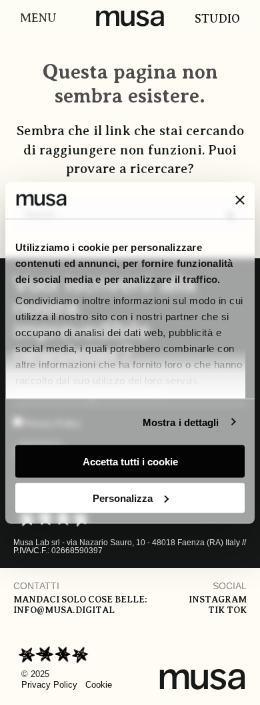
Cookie (98, 685)
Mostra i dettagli (181, 421)
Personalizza (123, 497)
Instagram (218, 599)
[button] (35, 18)
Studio (217, 18)
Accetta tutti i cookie (130, 461)
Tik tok (227, 610)
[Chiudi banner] (240, 200)
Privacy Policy (49, 685)
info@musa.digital (64, 610)
